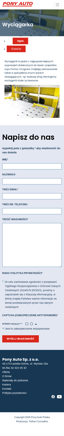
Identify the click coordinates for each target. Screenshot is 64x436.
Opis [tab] (20, 41)
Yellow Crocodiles (38, 421)
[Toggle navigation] (57, 5)
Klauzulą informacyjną (39, 294)
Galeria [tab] (16, 49)
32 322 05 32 (18, 367)
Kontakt (6, 388)
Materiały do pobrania (15, 380)
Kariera (6, 384)
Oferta (6, 372)
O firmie (7, 376)
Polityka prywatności (14, 392)
